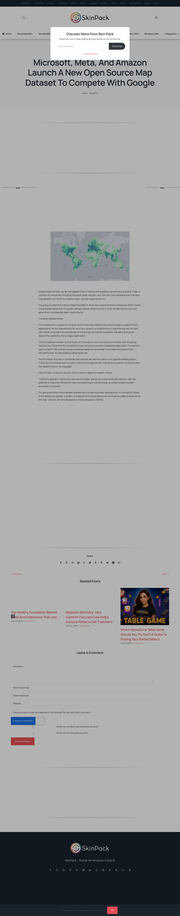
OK (112, 910)
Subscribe (117, 46)
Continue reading (90, 54)
